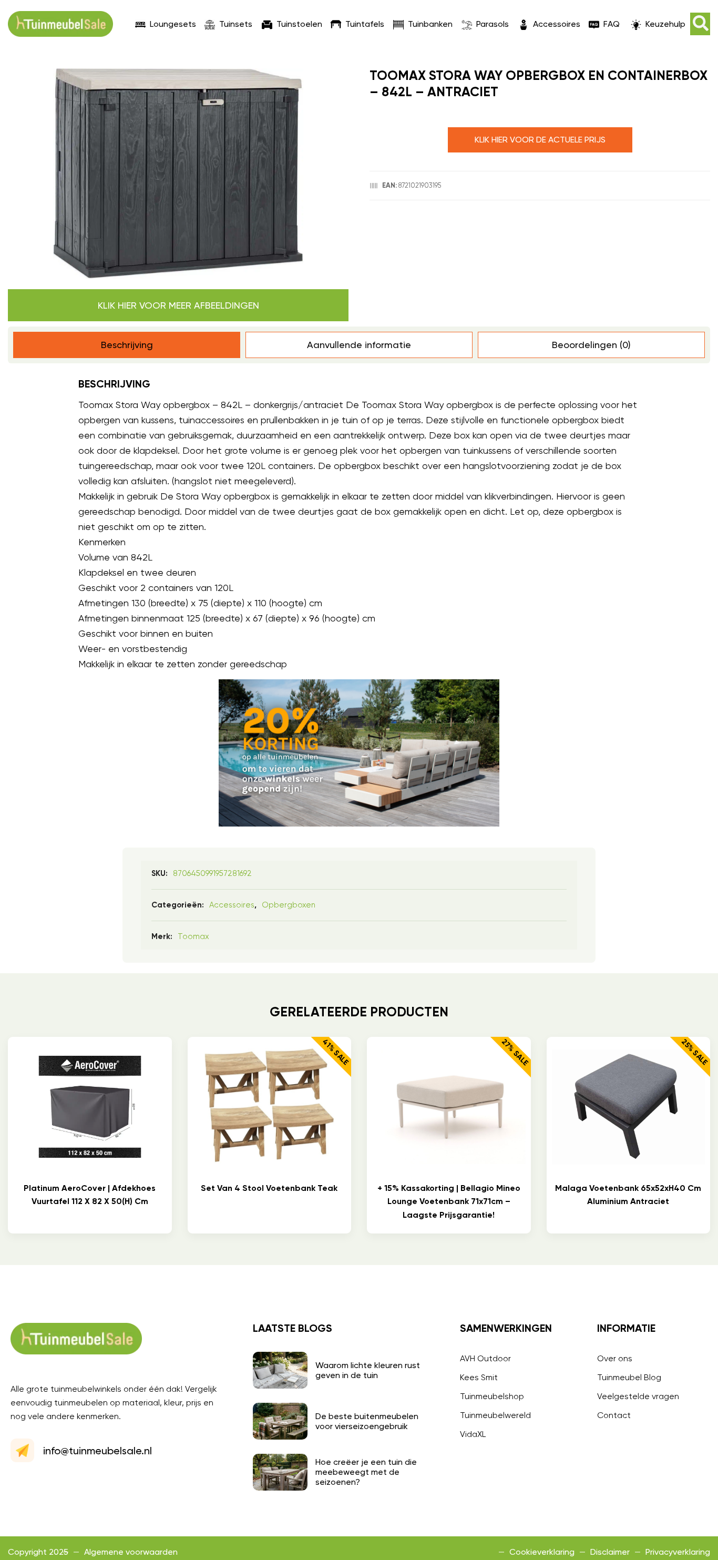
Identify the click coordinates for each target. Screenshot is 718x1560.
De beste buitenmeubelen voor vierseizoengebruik (366, 1421)
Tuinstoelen (299, 24)
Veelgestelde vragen (638, 1396)
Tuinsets (235, 24)
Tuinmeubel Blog (629, 1377)
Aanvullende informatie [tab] (359, 344)
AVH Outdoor (485, 1358)
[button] (700, 24)
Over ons (614, 1358)
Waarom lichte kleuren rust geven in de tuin (367, 1370)
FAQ (611, 24)
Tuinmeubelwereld (495, 1415)
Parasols (492, 24)
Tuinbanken (430, 24)
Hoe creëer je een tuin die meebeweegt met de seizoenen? (366, 1472)
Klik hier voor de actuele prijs (540, 140)
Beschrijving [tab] (127, 344)
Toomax (193, 936)
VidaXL (473, 1434)
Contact (614, 1415)
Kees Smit (479, 1377)
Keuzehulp (665, 24)
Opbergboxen (288, 905)
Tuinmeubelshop (492, 1396)
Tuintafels (364, 24)
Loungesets (173, 24)
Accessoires (556, 24)
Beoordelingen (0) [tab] (591, 344)
